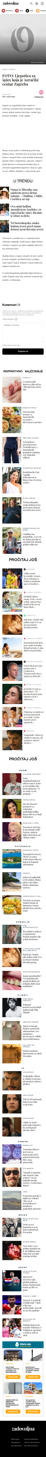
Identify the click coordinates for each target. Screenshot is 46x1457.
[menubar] (37, 3)
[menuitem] (36, 3)
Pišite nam (15, 1439)
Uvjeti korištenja (31, 1439)
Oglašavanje (16, 1445)
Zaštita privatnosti (32, 1442)
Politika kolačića (31, 1445)
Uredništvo (15, 1442)
